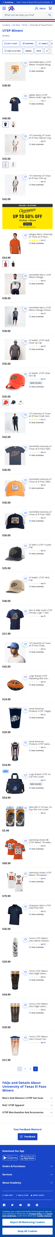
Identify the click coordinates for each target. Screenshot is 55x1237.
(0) (45, 68)
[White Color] (13, 124)
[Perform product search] (50, 15)
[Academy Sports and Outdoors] (11, 8)
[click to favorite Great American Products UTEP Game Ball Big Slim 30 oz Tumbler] (25, 742)
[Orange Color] (5, 264)
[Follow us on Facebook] (4, 1205)
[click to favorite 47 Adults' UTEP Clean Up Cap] (25, 374)
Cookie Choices (44, 1216)
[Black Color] (13, 164)
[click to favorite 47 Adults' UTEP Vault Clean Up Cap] (25, 341)
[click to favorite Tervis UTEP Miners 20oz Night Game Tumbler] (25, 1005)
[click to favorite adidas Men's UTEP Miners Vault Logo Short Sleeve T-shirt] (25, 96)
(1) (45, 101)
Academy (6, 25)
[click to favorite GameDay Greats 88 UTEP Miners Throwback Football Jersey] (25, 841)
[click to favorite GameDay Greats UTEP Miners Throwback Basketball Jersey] (25, 873)
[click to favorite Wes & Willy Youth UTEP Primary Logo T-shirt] (25, 611)
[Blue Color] (5, 124)
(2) (45, 240)
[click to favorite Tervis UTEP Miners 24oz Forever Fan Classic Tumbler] (25, 1037)
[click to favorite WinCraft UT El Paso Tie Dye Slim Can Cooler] (25, 808)
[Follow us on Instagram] (29, 1205)
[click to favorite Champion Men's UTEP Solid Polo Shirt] (25, 906)
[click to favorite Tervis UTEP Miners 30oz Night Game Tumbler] (25, 972)
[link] (19, 1069)
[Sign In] (36, 8)
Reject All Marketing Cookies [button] (27, 1222)
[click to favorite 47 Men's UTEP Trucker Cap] (25, 546)
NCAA (24, 25)
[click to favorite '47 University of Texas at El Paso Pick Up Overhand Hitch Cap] (25, 177)
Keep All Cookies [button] (27, 1231)
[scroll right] (49, 43)
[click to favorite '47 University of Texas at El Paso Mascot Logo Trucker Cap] (25, 136)
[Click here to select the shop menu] (4, 8)
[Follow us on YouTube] (20, 1205)
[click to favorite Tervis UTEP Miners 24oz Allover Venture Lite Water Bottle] (25, 939)
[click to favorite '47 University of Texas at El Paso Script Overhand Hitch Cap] (25, 644)
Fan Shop (16, 25)
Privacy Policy (35, 1213)
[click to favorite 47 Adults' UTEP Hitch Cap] (25, 578)
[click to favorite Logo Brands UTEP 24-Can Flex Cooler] (25, 775)
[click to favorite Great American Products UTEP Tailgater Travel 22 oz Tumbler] (25, 709)
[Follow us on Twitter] (12, 1205)
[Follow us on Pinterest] (37, 1205)
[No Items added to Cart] (50, 8)
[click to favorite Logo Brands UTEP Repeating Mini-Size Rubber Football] (25, 677)
